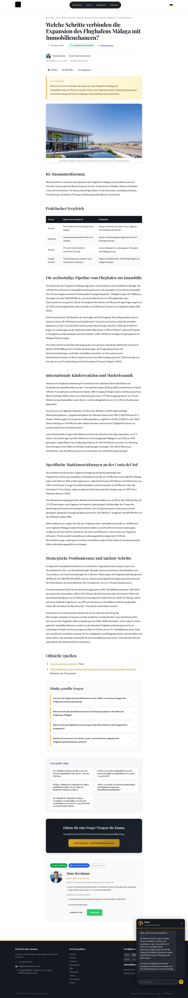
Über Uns (114, 5)
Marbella (72, 954)
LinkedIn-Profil (76, 912)
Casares (72, 976)
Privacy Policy (135, 993)
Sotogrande (74, 972)
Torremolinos (74, 979)
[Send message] (181, 982)
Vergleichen (101, 5)
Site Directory (168, 993)
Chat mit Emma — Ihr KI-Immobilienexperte (94, 843)
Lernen (89, 5)
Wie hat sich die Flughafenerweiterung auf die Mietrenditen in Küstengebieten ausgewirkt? (90, 726)
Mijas (71, 968)
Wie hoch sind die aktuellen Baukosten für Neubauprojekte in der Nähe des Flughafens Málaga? (88, 713)
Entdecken (77, 5)
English (127, 955)
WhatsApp (69, 70)
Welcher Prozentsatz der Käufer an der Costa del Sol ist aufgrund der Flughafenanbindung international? (86, 740)
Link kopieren (85, 70)
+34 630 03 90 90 (25, 962)
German (136, 955)
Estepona (73, 958)
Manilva (72, 983)
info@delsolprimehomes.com (29, 966)
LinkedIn (54, 70)
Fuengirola (73, 961)
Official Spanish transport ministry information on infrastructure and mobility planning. (93, 669)
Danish (127, 959)
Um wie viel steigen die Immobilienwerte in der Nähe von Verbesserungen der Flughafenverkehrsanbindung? (89, 700)
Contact (158, 993)
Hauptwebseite (130, 973)
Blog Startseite (129, 970)
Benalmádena (74, 965)
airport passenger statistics (63, 663)
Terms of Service (148, 993)
